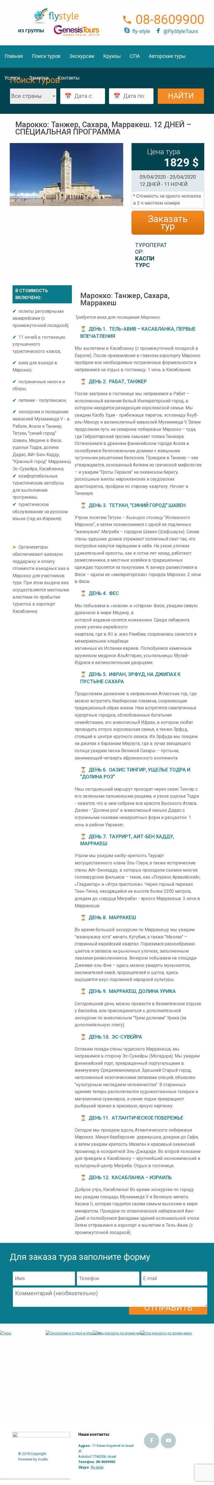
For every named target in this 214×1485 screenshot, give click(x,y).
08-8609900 (169, 19)
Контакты (68, 78)
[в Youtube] (168, 1440)
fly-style (141, 31)
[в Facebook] (151, 1440)
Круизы (112, 56)
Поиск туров (46, 56)
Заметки (38, 78)
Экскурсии (81, 56)
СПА (135, 56)
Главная (13, 56)
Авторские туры (167, 56)
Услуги (12, 78)
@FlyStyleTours (181, 31)
